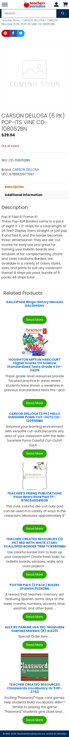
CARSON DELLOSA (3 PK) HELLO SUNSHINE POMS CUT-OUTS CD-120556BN (34, 417)
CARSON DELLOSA (33, 20)
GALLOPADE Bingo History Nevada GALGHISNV (34, 304)
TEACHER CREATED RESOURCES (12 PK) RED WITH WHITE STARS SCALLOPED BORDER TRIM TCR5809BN (35, 543)
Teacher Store (10, 20)
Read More (34, 320)
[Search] (62, 13)
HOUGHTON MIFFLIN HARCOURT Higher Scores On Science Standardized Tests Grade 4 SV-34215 (34, 365)
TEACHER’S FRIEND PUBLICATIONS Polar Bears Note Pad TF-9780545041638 (34, 497)
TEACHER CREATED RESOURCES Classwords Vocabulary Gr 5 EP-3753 (34, 688)
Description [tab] (14, 187)
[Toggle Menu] (5, 4)
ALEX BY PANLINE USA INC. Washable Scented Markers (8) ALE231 (34, 629)
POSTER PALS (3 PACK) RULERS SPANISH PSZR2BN (34, 587)
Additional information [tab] (23, 195)
